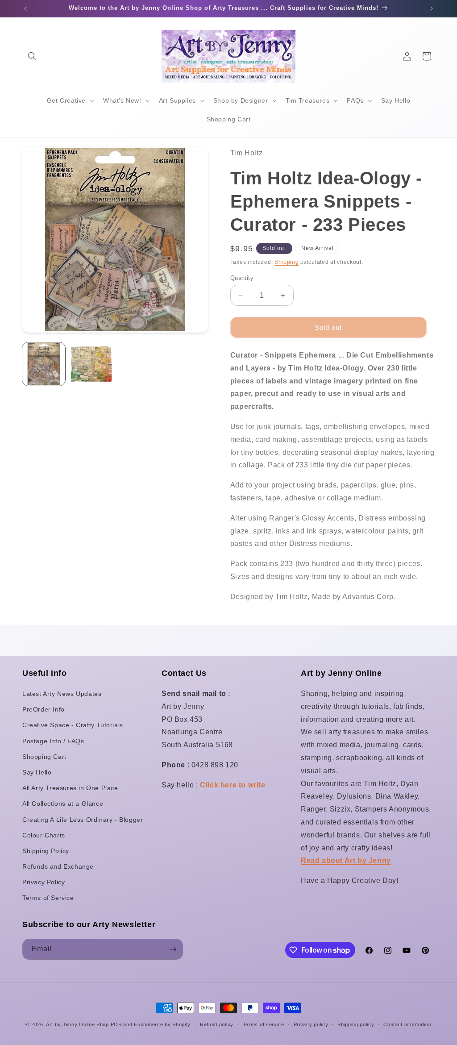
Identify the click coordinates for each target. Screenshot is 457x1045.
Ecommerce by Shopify (162, 1024)
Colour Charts (43, 835)
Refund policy (216, 1024)
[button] (32, 56)
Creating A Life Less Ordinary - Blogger (82, 819)
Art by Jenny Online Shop (77, 1024)
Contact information (407, 1024)
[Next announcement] (431, 8)
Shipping (286, 262)
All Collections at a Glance (62, 803)
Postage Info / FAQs (53, 741)
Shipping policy (355, 1024)
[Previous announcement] (25, 8)
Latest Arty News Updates (61, 693)
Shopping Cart (44, 756)
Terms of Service (48, 897)
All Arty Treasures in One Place (70, 787)
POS (116, 1024)
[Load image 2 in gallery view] (91, 363)
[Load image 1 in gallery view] (43, 363)
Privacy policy (311, 1024)
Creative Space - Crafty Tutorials (72, 725)
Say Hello (36, 772)
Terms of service (263, 1024)
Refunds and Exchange (58, 866)
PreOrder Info (43, 709)
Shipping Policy (45, 850)
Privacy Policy (43, 882)
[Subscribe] (173, 949)
